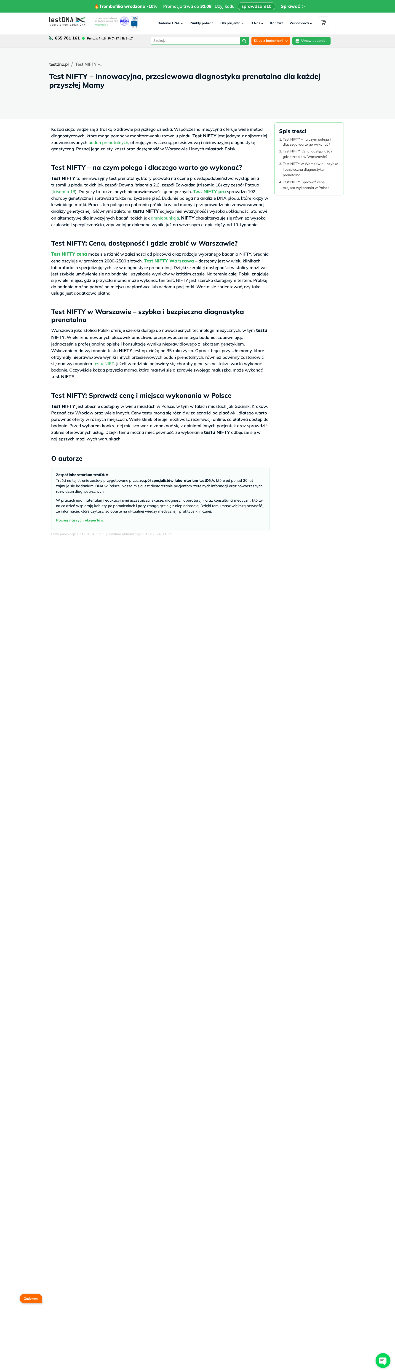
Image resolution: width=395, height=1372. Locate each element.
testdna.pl (59, 64)
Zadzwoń (31, 1298)
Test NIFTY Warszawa (169, 261)
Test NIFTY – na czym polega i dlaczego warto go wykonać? (307, 141)
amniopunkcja (165, 218)
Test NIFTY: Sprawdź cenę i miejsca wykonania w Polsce (306, 185)
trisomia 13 (64, 191)
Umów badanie (313, 41)
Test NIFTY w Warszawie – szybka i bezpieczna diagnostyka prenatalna (310, 169)
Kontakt (276, 23)
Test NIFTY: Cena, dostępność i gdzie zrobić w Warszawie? (307, 154)
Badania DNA (169, 23)
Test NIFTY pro (209, 191)
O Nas (255, 23)
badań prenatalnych (108, 142)
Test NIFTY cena (69, 254)
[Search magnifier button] (244, 41)
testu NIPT (103, 363)
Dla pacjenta (230, 23)
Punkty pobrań (202, 23)
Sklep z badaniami (268, 41)
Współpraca (299, 23)
